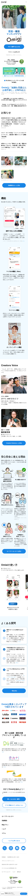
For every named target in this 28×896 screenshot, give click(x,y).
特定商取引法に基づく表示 (13, 857)
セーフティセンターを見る (14, 551)
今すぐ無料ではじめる (14, 46)
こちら (23, 241)
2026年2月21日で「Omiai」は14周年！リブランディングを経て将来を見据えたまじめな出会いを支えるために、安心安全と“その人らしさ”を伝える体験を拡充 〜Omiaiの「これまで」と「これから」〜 (13, 122)
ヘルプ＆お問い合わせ (14, 841)
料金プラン (5, 825)
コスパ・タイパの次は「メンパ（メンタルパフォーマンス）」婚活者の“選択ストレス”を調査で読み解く (13, 134)
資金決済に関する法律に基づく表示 (9, 864)
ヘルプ (4, 829)
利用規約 (4, 857)
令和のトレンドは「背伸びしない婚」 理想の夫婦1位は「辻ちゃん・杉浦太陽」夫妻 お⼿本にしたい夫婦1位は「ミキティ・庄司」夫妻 (14, 145)
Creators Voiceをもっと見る (14, 443)
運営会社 (19, 871)
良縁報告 (4, 820)
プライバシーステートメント (8, 860)
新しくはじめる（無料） (14, 799)
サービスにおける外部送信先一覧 (9, 868)
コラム (4, 833)
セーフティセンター (15, 676)
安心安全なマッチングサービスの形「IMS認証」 (15, 81)
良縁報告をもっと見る (14, 185)
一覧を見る (14, 691)
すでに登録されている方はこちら (14, 805)
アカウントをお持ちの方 (14, 52)
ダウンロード (23, 893)
